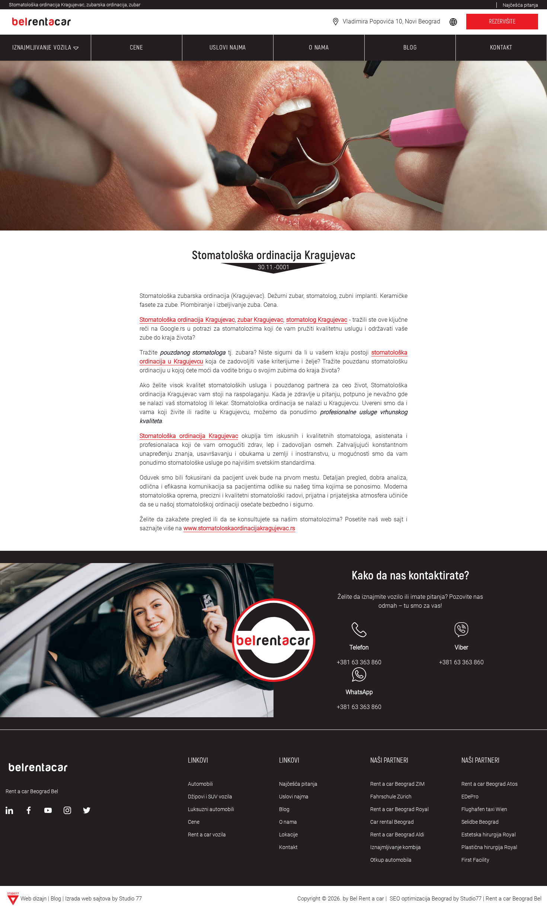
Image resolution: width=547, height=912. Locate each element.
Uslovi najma (293, 797)
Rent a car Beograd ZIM (397, 784)
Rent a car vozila (207, 835)
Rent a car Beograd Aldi (397, 835)
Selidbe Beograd (480, 822)
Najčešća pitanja (298, 784)
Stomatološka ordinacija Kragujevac (187, 319)
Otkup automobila (391, 860)
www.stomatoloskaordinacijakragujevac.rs (239, 528)
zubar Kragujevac (260, 319)
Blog (284, 809)
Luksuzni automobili (211, 809)
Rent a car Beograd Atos (489, 784)
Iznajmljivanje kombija (395, 847)
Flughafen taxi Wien (484, 809)
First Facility (475, 860)
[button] (454, 21)
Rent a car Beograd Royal (399, 809)
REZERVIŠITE (502, 21)
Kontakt (288, 847)
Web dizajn (33, 898)
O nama (288, 822)
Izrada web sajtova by (91, 898)
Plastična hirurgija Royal (489, 847)
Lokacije (288, 835)
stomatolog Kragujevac (316, 319)
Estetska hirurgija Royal (488, 835)
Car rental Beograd (392, 822)
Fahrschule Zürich (391, 797)
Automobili (200, 784)
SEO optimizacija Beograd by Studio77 (435, 898)
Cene (193, 822)
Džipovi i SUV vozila (210, 797)
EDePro (470, 797)
